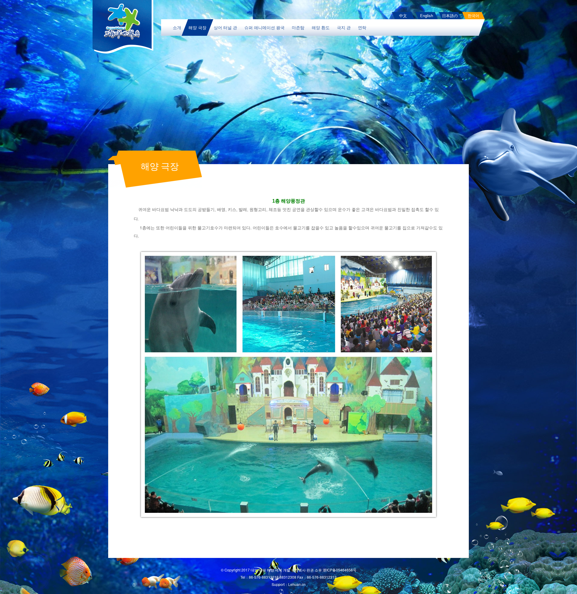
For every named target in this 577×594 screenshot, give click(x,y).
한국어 (473, 15)
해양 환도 (321, 27)
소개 (177, 27)
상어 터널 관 (225, 27)
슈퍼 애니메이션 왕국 (264, 27)
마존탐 (298, 27)
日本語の (450, 15)
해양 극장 (197, 27)
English (426, 15)
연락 (362, 27)
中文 (403, 15)
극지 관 (344, 27)
